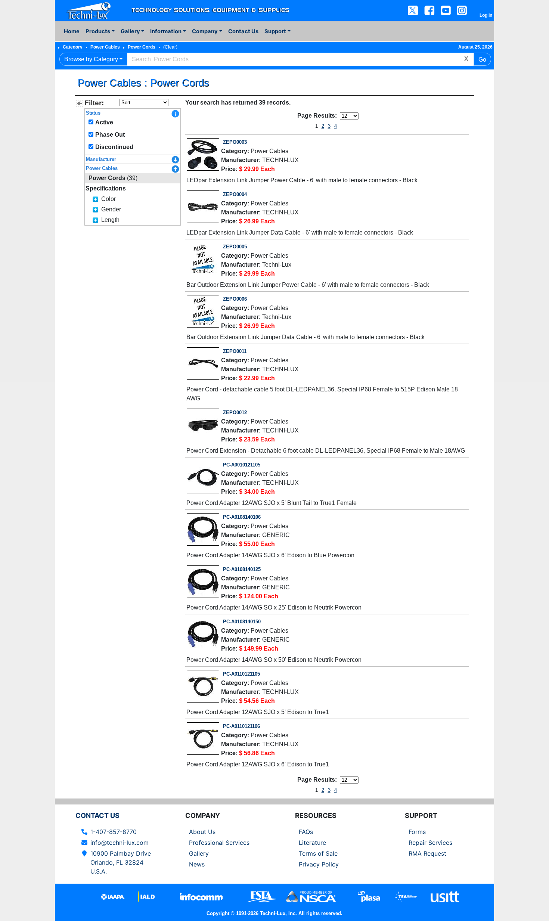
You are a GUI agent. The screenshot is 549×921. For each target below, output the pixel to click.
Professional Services (219, 842)
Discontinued (114, 147)
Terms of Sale (318, 853)
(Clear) (170, 47)
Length (110, 220)
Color (108, 199)
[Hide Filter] (79, 103)
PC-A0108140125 (242, 569)
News (197, 864)
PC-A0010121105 (241, 465)
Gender (111, 209)
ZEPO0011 (234, 351)
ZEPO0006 (235, 299)
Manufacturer (101, 159)
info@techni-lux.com (119, 842)
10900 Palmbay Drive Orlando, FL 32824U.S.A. (120, 862)
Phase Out (110, 134)
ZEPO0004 (235, 194)
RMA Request (427, 853)
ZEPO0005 (235, 246)
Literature (312, 842)
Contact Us (243, 31)
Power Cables (105, 47)
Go (482, 59)
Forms (417, 831)
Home (72, 31)
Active (104, 122)
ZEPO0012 (235, 412)
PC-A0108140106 (242, 517)
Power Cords (141, 47)
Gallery (199, 853)
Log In (486, 15)
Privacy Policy (319, 864)
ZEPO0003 (235, 142)
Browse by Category (91, 59)
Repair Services (430, 842)
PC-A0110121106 (241, 726)
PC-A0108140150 (242, 621)
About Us (202, 831)
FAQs (306, 831)
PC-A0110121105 (241, 674)
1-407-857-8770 (113, 831)
